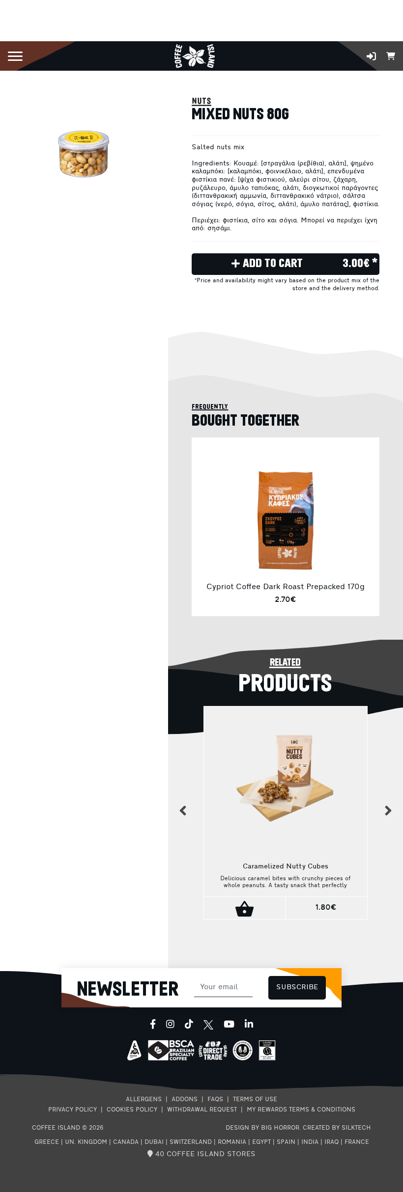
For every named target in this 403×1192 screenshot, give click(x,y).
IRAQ (331, 1142)
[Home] (194, 55)
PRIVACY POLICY (72, 1110)
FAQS (215, 1100)
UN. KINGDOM (86, 1142)
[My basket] (390, 55)
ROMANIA (232, 1142)
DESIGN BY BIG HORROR (262, 1128)
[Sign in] (371, 56)
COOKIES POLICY (132, 1110)
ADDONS (185, 1100)
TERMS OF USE (255, 1100)
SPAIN (286, 1142)
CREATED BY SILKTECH (337, 1128)
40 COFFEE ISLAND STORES (204, 1154)
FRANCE (357, 1142)
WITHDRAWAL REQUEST (202, 1110)
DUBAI (154, 1142)
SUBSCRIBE (297, 987)
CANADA (126, 1142)
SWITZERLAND (191, 1142)
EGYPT (261, 1142)
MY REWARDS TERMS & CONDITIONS (301, 1110)
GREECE (46, 1142)
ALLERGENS (144, 1100)
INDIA (309, 1142)
